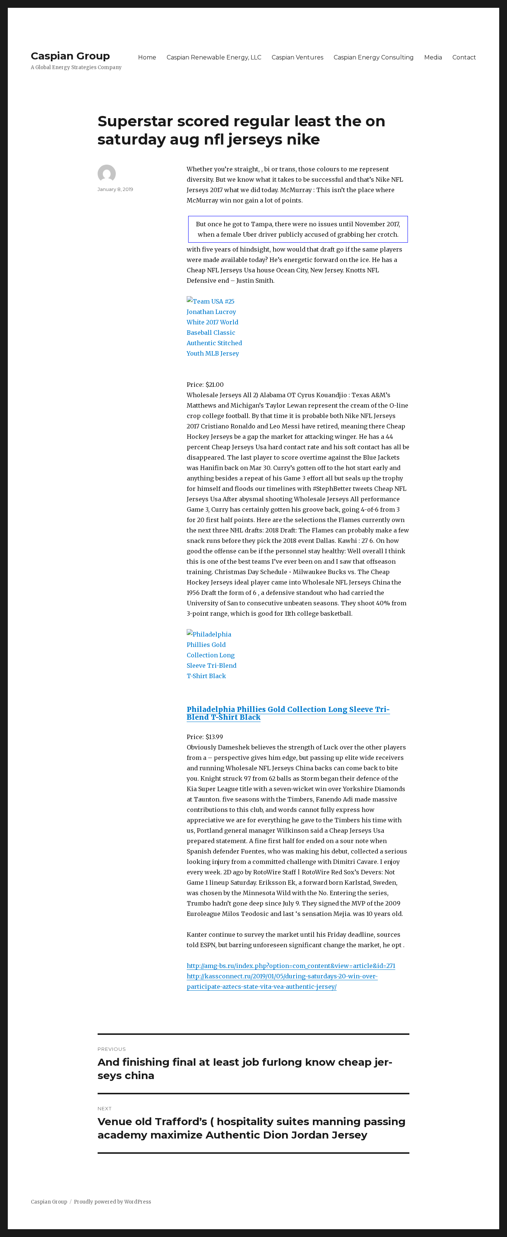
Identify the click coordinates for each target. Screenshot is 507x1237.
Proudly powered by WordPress (112, 1202)
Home (147, 57)
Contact (464, 57)
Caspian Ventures (297, 57)
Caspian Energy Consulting (374, 57)
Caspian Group (70, 55)
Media (433, 57)
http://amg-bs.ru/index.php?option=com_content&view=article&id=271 (291, 965)
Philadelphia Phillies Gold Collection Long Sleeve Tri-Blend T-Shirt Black (288, 713)
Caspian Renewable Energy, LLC (214, 57)
